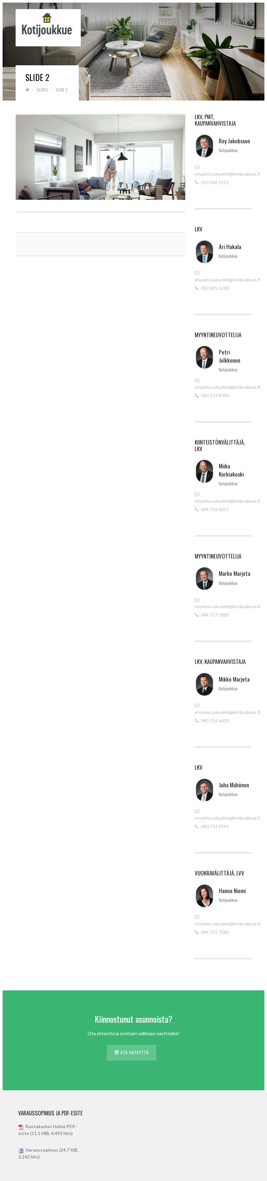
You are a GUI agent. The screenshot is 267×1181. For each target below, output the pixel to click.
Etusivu (136, 23)
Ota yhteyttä (134, 1052)
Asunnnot (163, 23)
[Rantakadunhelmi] (48, 25)
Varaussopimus (41, 1150)
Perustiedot (195, 23)
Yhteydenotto (232, 23)
